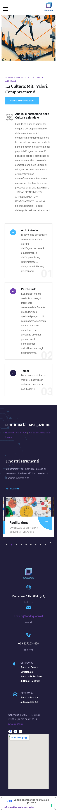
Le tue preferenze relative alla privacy (31, 801)
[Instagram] (20, 731)
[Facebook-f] (10, 731)
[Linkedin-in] (15, 731)
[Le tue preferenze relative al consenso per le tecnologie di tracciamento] (52, 806)
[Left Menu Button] (5, 9)
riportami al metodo (16, 432)
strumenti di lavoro (22, 532)
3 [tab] (16, 545)
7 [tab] (36, 545)
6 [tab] (31, 545)
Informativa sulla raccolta (19, 807)
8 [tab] (41, 545)
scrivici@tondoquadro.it (28, 616)
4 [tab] (21, 545)
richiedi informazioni (22, 100)
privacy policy (15, 724)
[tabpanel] (28, 517)
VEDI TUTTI (15, 488)
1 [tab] (7, 545)
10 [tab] (50, 542)
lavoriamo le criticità (23, 528)
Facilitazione (19, 523)
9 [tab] (46, 545)
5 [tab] (26, 545)
